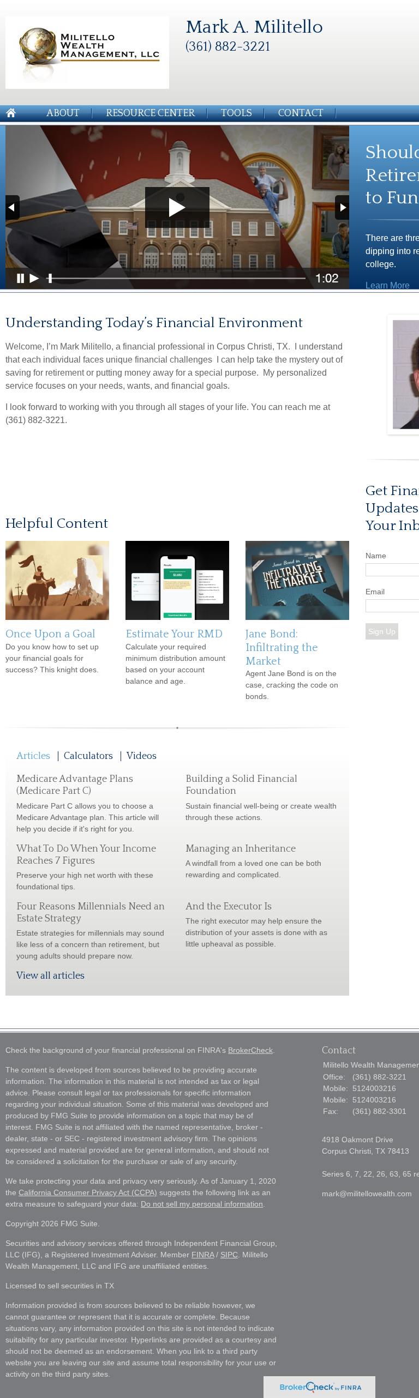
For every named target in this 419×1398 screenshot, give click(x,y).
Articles (33, 756)
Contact (301, 113)
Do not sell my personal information (202, 1204)
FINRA (202, 1254)
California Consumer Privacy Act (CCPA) (88, 1192)
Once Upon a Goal (50, 634)
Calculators (88, 756)
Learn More (388, 285)
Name (376, 555)
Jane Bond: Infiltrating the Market (282, 647)
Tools (236, 113)
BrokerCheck (250, 1050)
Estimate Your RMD (174, 634)
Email (375, 591)
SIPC (229, 1254)
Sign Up (382, 631)
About (63, 113)
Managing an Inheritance (240, 848)
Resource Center (150, 113)
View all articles (50, 976)
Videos (142, 756)
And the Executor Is (228, 906)
